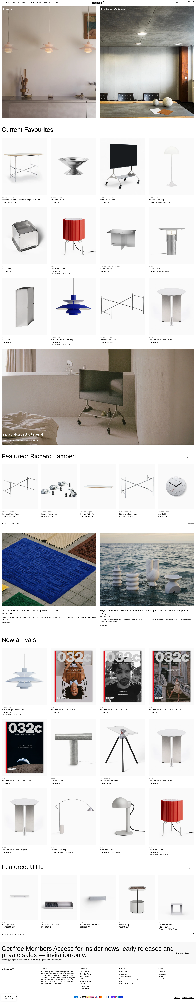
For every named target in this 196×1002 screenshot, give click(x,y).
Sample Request (125, 976)
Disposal (83, 983)
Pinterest (161, 972)
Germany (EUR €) (187, 997)
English (176, 997)
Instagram (162, 974)
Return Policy (85, 976)
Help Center (84, 972)
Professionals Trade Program (129, 979)
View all (189, 458)
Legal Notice (84, 988)
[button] (189, 2)
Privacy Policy (85, 986)
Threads (161, 979)
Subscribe (188, 953)
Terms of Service (86, 981)
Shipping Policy (85, 974)
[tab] (2, 523)
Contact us (123, 974)
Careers (122, 981)
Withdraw (83, 979)
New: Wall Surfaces (126, 983)
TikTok (160, 976)
